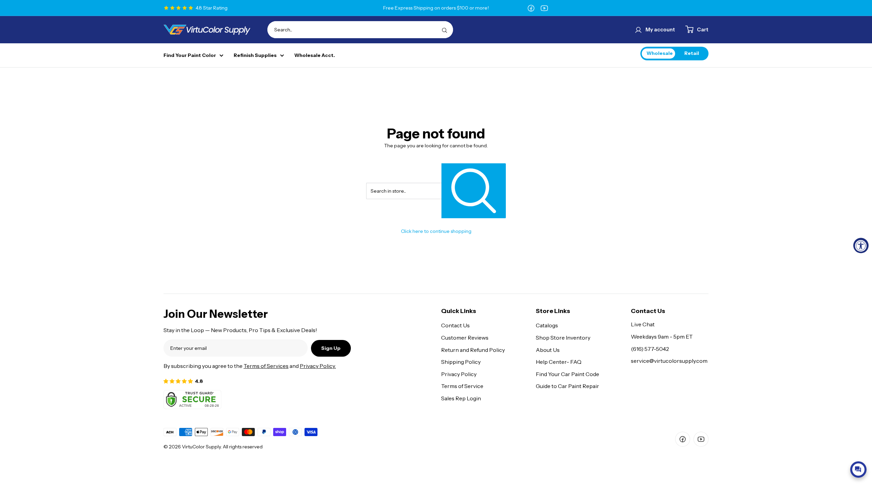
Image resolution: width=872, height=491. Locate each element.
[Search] (444, 29)
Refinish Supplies (255, 55)
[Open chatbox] (858, 469)
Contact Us (455, 325)
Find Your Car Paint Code (567, 374)
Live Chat (643, 324)
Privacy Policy (459, 374)
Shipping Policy (461, 361)
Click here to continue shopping (436, 231)
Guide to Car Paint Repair (567, 386)
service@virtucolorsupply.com (669, 360)
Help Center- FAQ (558, 361)
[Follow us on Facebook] (531, 7)
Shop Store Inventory (563, 337)
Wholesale (660, 53)
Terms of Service (462, 386)
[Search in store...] (473, 190)
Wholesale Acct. (314, 55)
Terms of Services (266, 365)
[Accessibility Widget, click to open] (861, 245)
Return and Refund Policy (473, 349)
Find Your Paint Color (190, 55)
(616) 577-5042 (650, 348)
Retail (691, 53)
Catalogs (547, 325)
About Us (548, 349)
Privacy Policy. (318, 365)
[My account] (638, 29)
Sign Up (331, 348)
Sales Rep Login (461, 398)
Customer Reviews (464, 337)
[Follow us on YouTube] (544, 7)
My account (660, 29)
